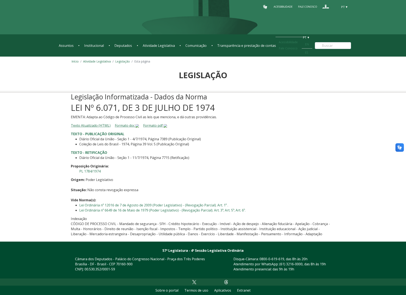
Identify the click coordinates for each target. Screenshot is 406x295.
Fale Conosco (307, 6)
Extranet (244, 290)
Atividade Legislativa (159, 45)
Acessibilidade (283, 6)
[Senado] (333, 6)
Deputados (123, 45)
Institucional (94, 45)
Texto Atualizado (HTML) (91, 125)
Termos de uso (196, 290)
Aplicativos (222, 290)
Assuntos (66, 45)
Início (75, 61)
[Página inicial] (84, 17)
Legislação (122, 61)
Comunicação (196, 45)
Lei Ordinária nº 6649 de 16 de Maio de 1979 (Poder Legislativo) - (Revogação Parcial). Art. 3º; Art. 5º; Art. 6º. (162, 210)
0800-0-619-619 (271, 259)
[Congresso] (325, 6)
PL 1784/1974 (90, 171)
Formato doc (125, 125)
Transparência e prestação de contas (246, 45)
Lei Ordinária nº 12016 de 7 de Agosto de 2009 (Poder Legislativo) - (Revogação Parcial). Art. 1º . (153, 205)
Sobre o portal (166, 290)
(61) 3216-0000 (291, 264)
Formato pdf (153, 125)
